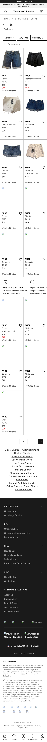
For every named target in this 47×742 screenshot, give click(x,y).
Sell (6, 546)
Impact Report (11, 603)
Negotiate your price (13, 287)
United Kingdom (16, 726)
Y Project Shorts (23, 489)
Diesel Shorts (12, 450)
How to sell (9, 550)
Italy (26, 728)
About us (8, 594)
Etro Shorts (22, 479)
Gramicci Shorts (30, 450)
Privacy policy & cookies (22, 653)
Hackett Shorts (22, 453)
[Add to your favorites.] (20, 76)
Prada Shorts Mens (22, 466)
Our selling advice (13, 555)
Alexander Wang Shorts (22, 473)
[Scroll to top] (40, 441)
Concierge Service (13, 515)
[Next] (30, 441)
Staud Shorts (31, 486)
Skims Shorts (13, 486)
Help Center (10, 576)
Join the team (11, 607)
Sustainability (10, 598)
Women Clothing (19, 18)
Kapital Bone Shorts (22, 456)
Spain (21, 728)
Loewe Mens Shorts (22, 459)
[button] (41, 11)
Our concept (10, 511)
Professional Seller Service (17, 563)
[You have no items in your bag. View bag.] (41, 11)
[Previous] (16, 441)
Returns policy (11, 537)
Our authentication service (17, 533)
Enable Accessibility (23, 1)
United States (28, 726)
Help (6, 572)
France (6, 726)
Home (5, 18)
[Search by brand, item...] (5, 11)
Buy (6, 524)
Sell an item (10, 559)
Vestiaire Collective (15, 590)
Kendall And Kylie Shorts (22, 483)
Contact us (9, 581)
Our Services (11, 506)
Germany (38, 726)
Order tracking (11, 528)
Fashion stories (11, 611)
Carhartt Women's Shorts (22, 476)
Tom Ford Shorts (22, 469)
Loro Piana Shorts (22, 463)
